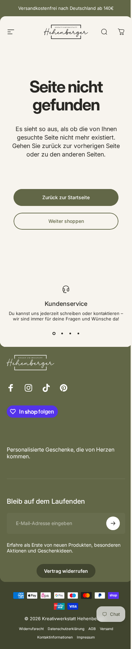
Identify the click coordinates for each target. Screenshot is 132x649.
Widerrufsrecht (31, 629)
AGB (92, 629)
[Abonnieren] (113, 523)
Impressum (86, 637)
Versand (106, 629)
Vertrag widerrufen (66, 571)
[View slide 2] (62, 334)
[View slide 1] (54, 334)
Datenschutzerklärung (66, 629)
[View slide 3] (70, 334)
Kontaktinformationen (55, 637)
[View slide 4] (78, 334)
